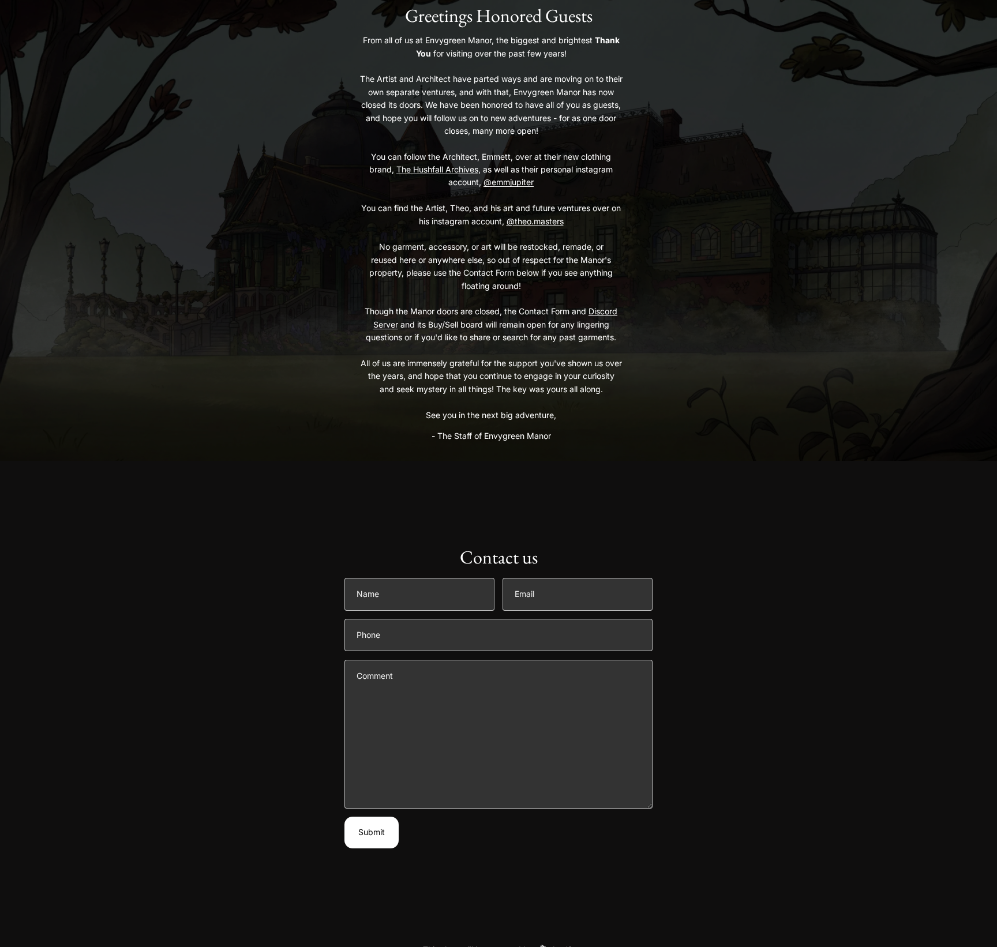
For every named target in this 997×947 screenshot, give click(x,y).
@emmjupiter (508, 182)
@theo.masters (535, 221)
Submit (371, 832)
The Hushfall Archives (437, 169)
